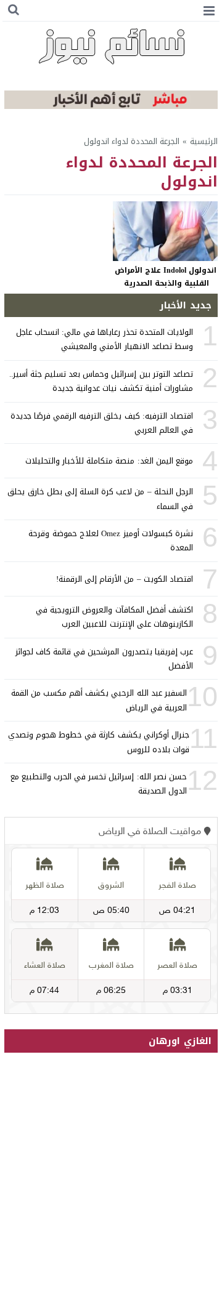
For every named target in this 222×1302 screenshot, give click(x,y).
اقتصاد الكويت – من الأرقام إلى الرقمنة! (124, 579)
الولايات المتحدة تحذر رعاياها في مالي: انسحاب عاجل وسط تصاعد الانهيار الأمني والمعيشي (104, 339)
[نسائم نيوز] (111, 46)
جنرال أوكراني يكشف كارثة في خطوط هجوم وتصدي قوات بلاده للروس (98, 742)
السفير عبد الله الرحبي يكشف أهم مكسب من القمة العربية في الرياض (99, 700)
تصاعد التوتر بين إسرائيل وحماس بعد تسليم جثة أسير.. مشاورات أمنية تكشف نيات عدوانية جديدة (101, 381)
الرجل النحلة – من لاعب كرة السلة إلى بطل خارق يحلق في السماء (99, 498)
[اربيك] (111, 106)
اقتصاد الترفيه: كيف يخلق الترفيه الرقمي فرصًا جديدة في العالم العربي (101, 423)
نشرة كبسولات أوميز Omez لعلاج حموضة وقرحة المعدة (110, 540)
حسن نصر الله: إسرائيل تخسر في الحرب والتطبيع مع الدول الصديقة (98, 783)
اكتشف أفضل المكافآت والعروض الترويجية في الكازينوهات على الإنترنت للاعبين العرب (114, 617)
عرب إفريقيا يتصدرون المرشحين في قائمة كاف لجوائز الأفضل (104, 658)
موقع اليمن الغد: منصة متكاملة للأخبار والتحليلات (109, 460)
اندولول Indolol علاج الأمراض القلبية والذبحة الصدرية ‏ (165, 277)
